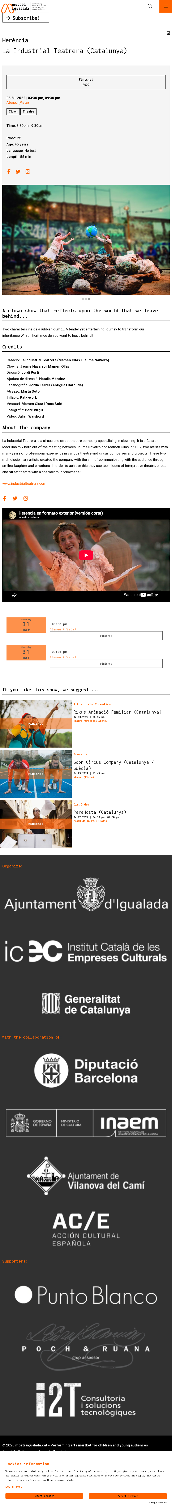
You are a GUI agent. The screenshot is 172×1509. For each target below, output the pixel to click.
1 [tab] (83, 299)
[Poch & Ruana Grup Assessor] (86, 1347)
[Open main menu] (165, 6)
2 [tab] (86, 299)
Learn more (13, 1486)
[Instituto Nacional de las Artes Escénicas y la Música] (86, 1123)
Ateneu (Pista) (18, 102)
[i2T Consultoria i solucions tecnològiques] (86, 1399)
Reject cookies (44, 1495)
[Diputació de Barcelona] (86, 1070)
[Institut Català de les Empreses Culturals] (86, 952)
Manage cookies (158, 1502)
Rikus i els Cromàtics (92, 704)
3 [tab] (89, 299)
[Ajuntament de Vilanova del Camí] (86, 1176)
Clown (13, 111)
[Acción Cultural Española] (86, 1228)
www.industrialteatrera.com (24, 483)
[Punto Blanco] (86, 1294)
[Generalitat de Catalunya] (86, 1004)
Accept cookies (128, 1496)
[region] (86, 243)
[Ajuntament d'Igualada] (86, 899)
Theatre (28, 111)
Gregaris (80, 754)
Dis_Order (81, 804)
